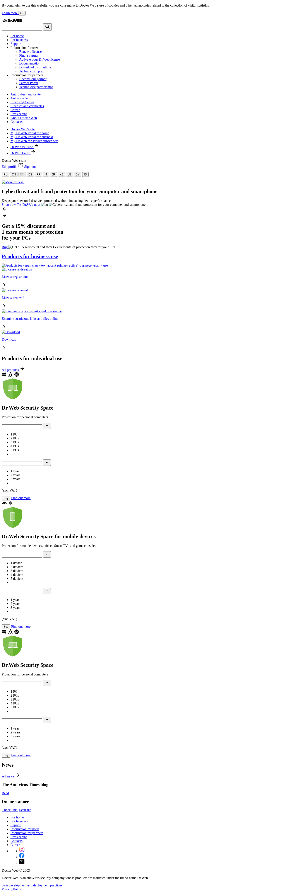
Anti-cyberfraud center (26, 94)
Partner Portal (28, 83)
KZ (61, 174)
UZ (69, 174)
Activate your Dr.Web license (39, 59)
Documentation (29, 63)
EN (22, 174)
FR (38, 174)
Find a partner (28, 55)
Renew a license (30, 51)
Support (15, 44)
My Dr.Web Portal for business (31, 137)
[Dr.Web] (12, 21)
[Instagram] (21, 851)
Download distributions (35, 67)
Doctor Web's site (22, 129)
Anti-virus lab (19, 98)
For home (17, 36)
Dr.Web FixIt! (20, 153)
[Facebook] (21, 857)
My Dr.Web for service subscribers (34, 141)
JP (53, 174)
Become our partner (32, 79)
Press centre (18, 114)
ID (85, 174)
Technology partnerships (36, 87)
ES (30, 174)
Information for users (24, 829)
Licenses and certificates (27, 106)
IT (46, 174)
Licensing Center (22, 102)
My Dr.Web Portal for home (29, 133)
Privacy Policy (12, 889)
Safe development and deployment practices (32, 885)
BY (78, 174)
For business (19, 40)
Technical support (31, 71)
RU (5, 174)
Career (15, 110)
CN (14, 174)
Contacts (16, 122)
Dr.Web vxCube (22, 147)
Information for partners (26, 833)
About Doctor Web (23, 118)
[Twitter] (21, 863)
